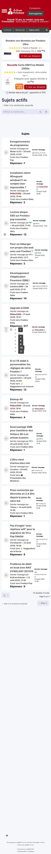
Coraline (14, 469)
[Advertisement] (25, 719)
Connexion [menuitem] (34, 8)
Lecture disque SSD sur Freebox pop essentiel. (20, 216)
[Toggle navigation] (7, 836)
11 (21, 351)
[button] (4, 11)
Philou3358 (15, 193)
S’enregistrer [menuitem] (35, 13)
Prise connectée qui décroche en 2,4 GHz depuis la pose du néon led (22, 495)
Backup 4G (16, 399)
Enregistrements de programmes (20, 143)
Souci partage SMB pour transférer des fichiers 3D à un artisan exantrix (21, 432)
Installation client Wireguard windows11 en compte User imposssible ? (20, 180)
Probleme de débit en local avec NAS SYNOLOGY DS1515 (21, 568)
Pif (30, 222)
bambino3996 (16, 286)
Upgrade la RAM (19, 307)
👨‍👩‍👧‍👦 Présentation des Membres (18, 478)
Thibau (13, 507)
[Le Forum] (15, 10)
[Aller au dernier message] (45, 153)
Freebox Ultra (27, 260)
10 (21, 347)
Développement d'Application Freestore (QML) (20, 277)
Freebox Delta (27, 199)
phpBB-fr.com (29, 845)
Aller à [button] (43, 603)
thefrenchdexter (17, 577)
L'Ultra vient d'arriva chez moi (20, 461)
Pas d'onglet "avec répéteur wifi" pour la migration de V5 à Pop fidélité (22, 531)
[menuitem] (47, 30)
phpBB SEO (30, 849)
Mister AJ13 (15, 151)
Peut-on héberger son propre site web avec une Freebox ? (21, 248)
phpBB (19, 842)
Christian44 (15, 543)
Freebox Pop (26, 583)
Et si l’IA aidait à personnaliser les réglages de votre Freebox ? (20, 366)
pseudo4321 (16, 378)
